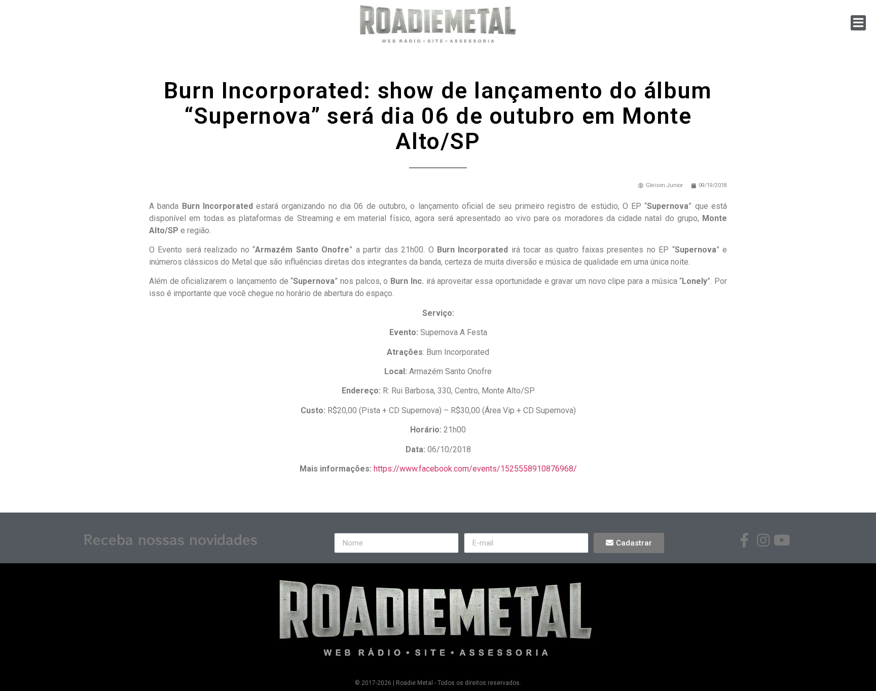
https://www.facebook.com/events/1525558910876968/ (475, 469)
